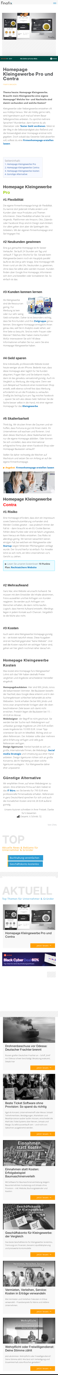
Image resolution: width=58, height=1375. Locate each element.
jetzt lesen (43, 945)
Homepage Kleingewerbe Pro (21, 164)
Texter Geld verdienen (32, 126)
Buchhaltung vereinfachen (24, 857)
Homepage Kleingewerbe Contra (23, 167)
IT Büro (11, 790)
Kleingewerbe (30, 406)
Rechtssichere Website (24, 567)
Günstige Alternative (17, 174)
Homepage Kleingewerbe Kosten (23, 171)
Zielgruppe (40, 321)
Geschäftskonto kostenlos (24, 864)
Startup (7, 545)
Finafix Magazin (10, 84)
